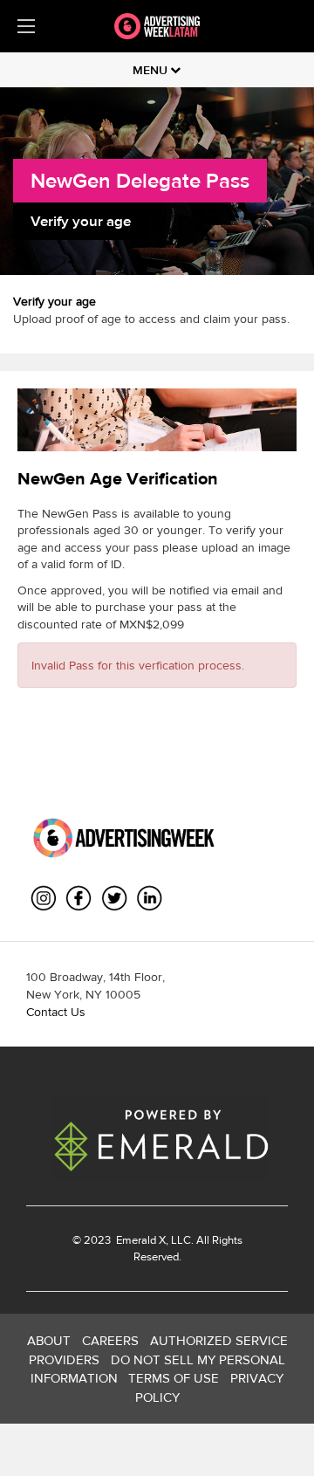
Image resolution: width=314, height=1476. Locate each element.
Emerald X (139, 1239)
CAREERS (110, 1340)
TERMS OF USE (173, 1377)
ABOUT (49, 1340)
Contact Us (55, 1012)
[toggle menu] (26, 26)
